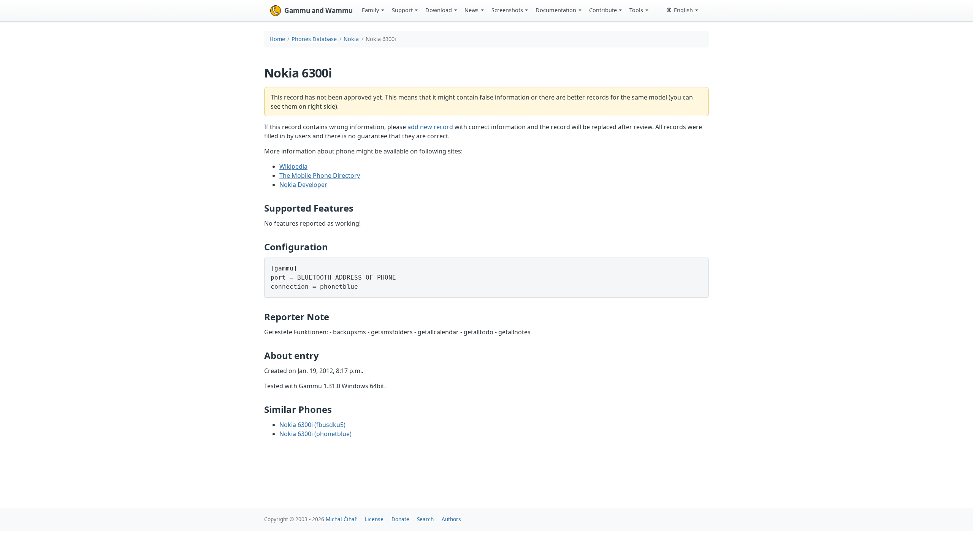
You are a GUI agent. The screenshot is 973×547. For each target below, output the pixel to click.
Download (438, 10)
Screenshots (507, 10)
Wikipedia (293, 166)
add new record (430, 127)
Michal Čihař (341, 519)
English (683, 10)
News (471, 10)
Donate (400, 519)
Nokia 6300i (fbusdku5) (312, 425)
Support (402, 10)
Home (277, 39)
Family (370, 10)
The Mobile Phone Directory (319, 175)
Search (425, 519)
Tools (636, 10)
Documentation (556, 10)
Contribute (603, 10)
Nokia (351, 39)
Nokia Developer (303, 184)
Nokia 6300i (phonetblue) (315, 434)
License (374, 519)
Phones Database (314, 39)
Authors (451, 519)
